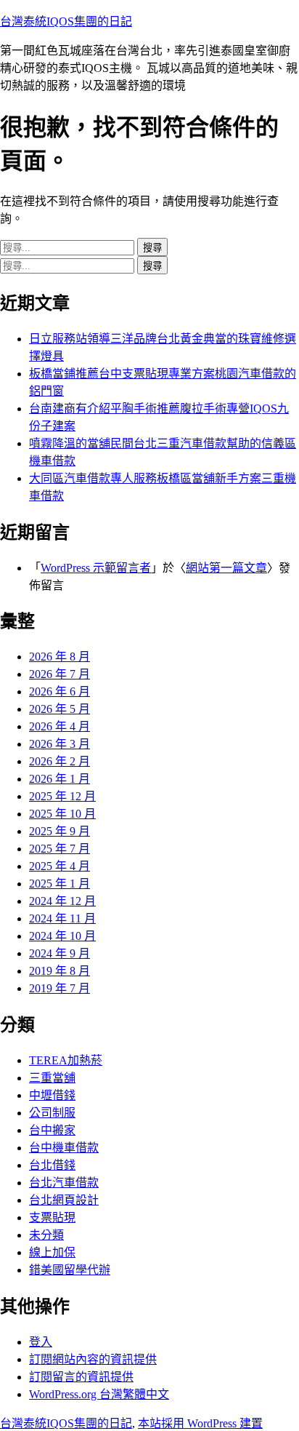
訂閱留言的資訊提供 (81, 1377)
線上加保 (52, 1252)
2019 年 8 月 (59, 971)
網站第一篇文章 (226, 568)
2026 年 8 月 (59, 656)
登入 (40, 1342)
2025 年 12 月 (62, 796)
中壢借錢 (52, 1095)
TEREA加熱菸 (65, 1060)
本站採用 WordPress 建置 (200, 1423)
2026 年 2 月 (59, 761)
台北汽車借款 (64, 1182)
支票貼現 (52, 1217)
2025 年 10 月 (62, 814)
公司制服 (52, 1113)
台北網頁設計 (64, 1200)
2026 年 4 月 (59, 726)
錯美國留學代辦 (69, 1270)
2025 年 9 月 (59, 831)
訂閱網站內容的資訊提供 (93, 1359)
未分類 (46, 1235)
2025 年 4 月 (59, 866)
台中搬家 (52, 1130)
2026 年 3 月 (59, 744)
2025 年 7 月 (59, 848)
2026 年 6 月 (59, 691)
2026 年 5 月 (59, 709)
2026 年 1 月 (59, 779)
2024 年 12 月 (62, 901)
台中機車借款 (64, 1147)
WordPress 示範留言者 (96, 568)
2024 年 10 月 (62, 936)
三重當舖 (52, 1078)
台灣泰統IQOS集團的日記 (66, 21)
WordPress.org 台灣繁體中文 (99, 1394)
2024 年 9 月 (59, 953)
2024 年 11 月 (62, 918)
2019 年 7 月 (59, 988)
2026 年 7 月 (59, 674)
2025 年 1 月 (59, 883)
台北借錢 (52, 1165)
